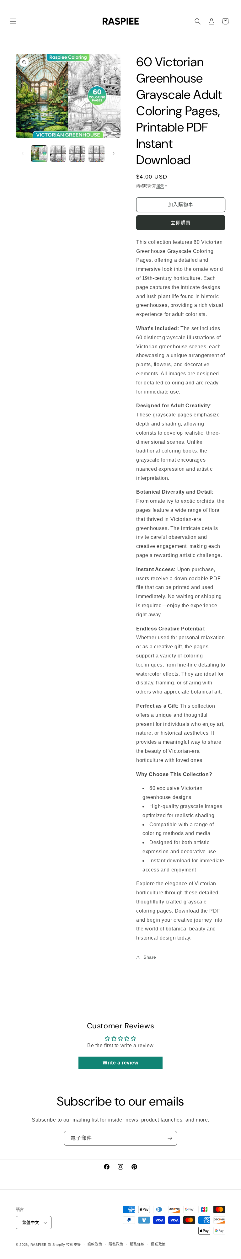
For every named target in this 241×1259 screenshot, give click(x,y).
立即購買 (181, 222)
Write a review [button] (120, 1062)
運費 (160, 186)
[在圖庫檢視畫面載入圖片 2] (58, 154)
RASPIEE (38, 1244)
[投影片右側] (113, 153)
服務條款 (137, 1244)
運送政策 (158, 1244)
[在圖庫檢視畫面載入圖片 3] (77, 154)
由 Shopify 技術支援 (64, 1244)
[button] (13, 21)
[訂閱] (170, 1138)
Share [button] (149, 957)
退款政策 (95, 1244)
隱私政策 (116, 1244)
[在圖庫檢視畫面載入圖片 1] (39, 154)
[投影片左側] (22, 153)
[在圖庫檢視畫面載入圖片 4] (96, 154)
